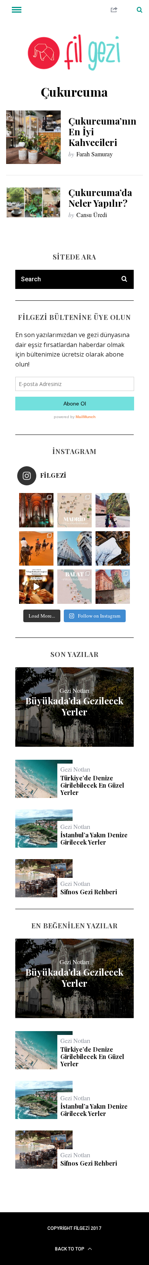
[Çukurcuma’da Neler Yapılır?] (33, 202)
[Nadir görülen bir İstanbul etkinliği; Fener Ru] (113, 586)
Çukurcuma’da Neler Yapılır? (100, 197)
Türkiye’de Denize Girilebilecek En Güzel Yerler (92, 785)
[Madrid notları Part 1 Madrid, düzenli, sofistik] (74, 548)
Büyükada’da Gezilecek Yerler (74, 706)
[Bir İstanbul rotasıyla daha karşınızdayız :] (113, 548)
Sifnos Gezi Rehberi (88, 891)
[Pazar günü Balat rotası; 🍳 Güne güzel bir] (74, 586)
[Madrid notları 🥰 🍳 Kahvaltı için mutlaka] (113, 510)
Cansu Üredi (91, 215)
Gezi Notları (74, 690)
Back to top (70, 1249)
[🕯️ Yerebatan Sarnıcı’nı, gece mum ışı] (36, 510)
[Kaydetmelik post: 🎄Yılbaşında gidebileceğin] (36, 586)
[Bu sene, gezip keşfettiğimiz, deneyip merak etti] (36, 548)
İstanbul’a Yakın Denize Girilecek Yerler (94, 838)
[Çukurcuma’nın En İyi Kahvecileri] (33, 137)
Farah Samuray (94, 154)
